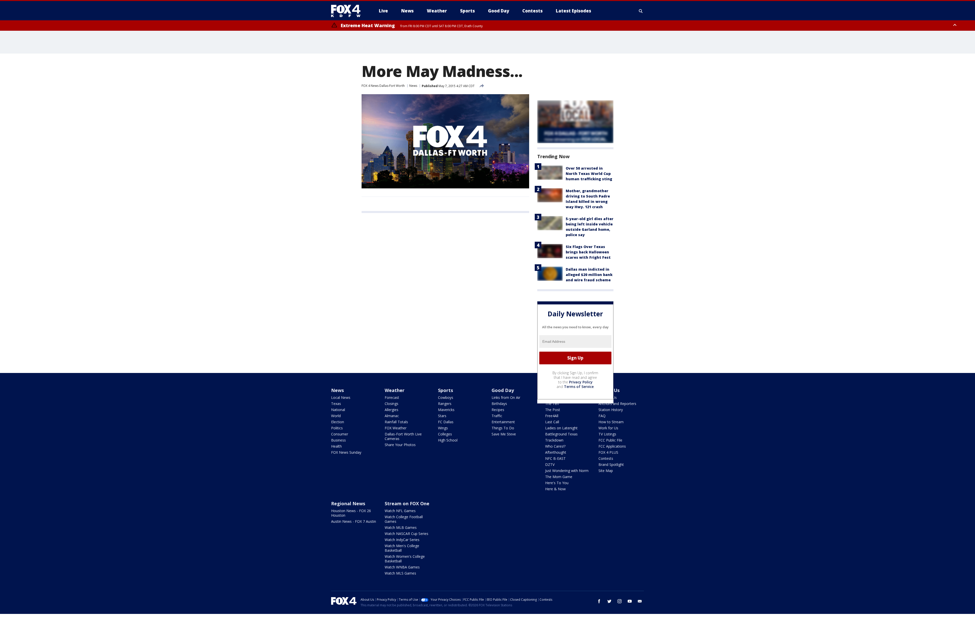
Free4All (551, 415)
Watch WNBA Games (402, 567)
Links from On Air (506, 397)
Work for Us (608, 428)
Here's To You (556, 482)
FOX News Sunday (346, 452)
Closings (391, 403)
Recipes (498, 409)
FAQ (602, 415)
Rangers (444, 403)
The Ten (552, 403)
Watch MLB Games (401, 527)
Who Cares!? (555, 446)
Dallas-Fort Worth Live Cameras (403, 436)
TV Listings (607, 434)
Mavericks (446, 409)
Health (336, 446)
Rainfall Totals (396, 421)
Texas (336, 403)
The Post (552, 409)
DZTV (550, 464)
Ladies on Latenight (561, 428)
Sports (445, 390)
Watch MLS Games (400, 573)
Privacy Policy (581, 382)
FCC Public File (610, 440)
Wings (443, 428)
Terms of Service (579, 386)
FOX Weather (396, 428)
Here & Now (555, 488)
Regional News (348, 503)
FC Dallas (445, 421)
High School (448, 440)
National (338, 409)
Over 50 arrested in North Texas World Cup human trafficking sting (589, 173)
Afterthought (555, 452)
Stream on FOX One (407, 503)
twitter (609, 601)
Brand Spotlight (611, 464)
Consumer (339, 434)
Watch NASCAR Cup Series (406, 533)
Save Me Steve (504, 434)
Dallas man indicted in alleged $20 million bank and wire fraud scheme (589, 274)
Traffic (497, 415)
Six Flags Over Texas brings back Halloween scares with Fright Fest (588, 252)
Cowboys (445, 397)
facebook (599, 601)
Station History (610, 409)
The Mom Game (558, 476)
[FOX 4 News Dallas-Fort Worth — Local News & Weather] (348, 11)
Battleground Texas (561, 434)
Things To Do (503, 428)
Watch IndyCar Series (402, 539)
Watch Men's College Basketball (402, 548)
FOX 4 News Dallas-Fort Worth (383, 86)
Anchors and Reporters (617, 403)
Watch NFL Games (400, 510)
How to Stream (611, 421)
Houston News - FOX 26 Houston (351, 513)
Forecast (392, 397)
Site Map (605, 470)
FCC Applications (612, 446)
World (336, 415)
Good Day (503, 390)
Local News (340, 397)
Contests (605, 458)
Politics (337, 428)
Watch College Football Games (404, 519)
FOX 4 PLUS (608, 452)
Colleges (445, 434)
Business (338, 440)
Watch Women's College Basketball (405, 558)
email (640, 601)
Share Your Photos (400, 444)
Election (337, 421)
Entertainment (503, 421)
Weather (394, 390)
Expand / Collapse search (641, 11)
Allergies (391, 409)
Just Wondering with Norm (567, 470)
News (413, 86)
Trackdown (554, 440)
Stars (442, 415)
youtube (630, 601)
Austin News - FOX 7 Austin (353, 521)
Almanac (392, 415)
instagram (619, 601)
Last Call (552, 421)
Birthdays (499, 403)
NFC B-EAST (555, 458)
